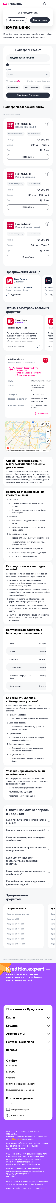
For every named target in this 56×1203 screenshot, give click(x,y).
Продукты (19, 959)
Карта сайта (11, 1066)
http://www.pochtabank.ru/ (41, 381)
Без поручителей (31, 87)
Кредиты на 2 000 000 (15, 929)
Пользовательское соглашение (20, 1090)
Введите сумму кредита (22, 57)
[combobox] (28, 74)
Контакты (10, 1072)
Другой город (40, 20)
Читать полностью (15, 347)
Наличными (13, 87)
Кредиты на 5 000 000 (15, 939)
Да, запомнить (16, 20)
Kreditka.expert (15, 1139)
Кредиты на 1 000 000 (15, 924)
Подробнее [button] (28, 157)
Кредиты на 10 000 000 (16, 944)
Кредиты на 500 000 (14, 919)
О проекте (10, 1078)
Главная (7, 959)
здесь (44, 1188)
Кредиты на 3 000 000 (15, 934)
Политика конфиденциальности (20, 1084)
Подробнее (43, 413)
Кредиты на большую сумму (18, 914)
